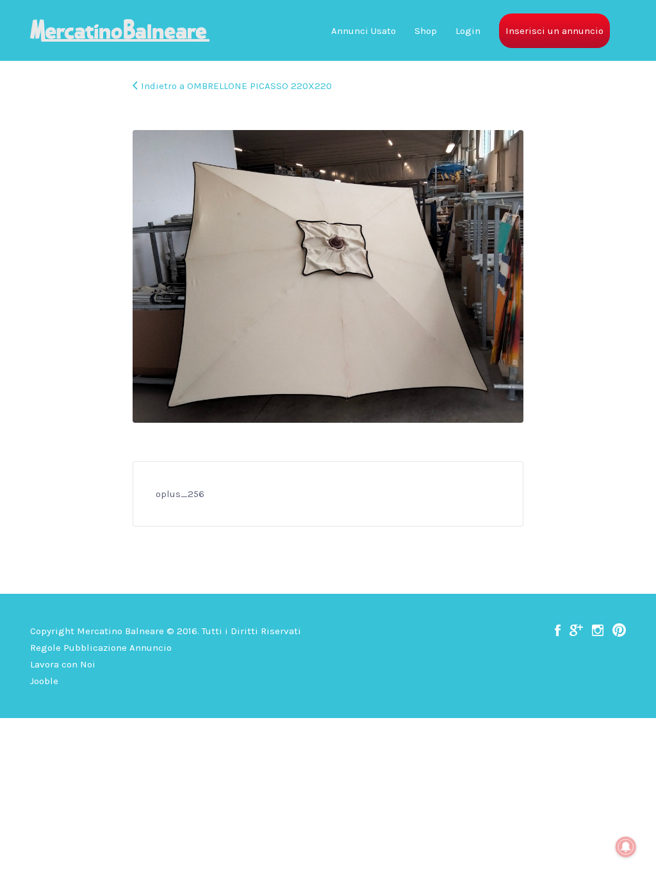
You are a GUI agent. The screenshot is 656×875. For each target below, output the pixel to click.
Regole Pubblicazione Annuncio (101, 647)
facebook (558, 630)
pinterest (619, 630)
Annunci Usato (363, 31)
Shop (425, 31)
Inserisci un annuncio (554, 31)
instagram (597, 630)
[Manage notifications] (626, 847)
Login (467, 31)
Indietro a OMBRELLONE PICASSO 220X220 (236, 86)
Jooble (44, 681)
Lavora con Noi (62, 664)
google (576, 630)
